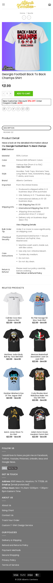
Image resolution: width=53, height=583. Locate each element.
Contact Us (7, 515)
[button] (3, 4)
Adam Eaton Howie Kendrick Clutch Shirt (39, 433)
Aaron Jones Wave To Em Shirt (13, 433)
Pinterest (24, 458)
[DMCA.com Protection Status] (9, 467)
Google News (8, 462)
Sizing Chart (8, 510)
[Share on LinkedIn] (27, 109)
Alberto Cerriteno (30, 579)
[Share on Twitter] (13, 109)
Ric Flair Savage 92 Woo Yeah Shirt (39, 319)
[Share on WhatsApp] (4, 109)
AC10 (19, 103)
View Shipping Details (26, 224)
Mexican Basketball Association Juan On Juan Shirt (39, 356)
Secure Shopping (10, 555)
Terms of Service (10, 564)
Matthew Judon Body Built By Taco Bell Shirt (13, 355)
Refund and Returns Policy (15, 545)
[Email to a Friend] (18, 109)
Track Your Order (10, 520)
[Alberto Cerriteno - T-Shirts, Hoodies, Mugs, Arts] (26, 4)
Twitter (5, 458)
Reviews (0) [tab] (8, 132)
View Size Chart (23, 167)
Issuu (40, 458)
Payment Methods (11, 550)
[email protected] (20, 484)
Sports (30, 13)
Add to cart (23, 93)
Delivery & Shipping (11, 540)
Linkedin (34, 458)
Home (22, 13)
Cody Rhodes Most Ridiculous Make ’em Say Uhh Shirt (39, 395)
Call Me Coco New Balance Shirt (14, 319)
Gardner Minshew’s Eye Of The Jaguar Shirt (14, 394)
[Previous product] (29, 17)
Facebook (42, 455)
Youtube (14, 458)
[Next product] (24, 17)
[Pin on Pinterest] (23, 109)
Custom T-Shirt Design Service (17, 525)
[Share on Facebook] (9, 109)
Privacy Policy (9, 560)
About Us (6, 505)
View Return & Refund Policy (29, 273)
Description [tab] (8, 128)
